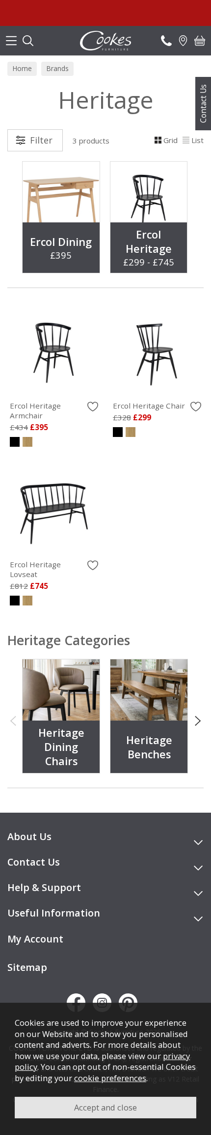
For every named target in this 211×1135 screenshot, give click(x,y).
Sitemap (27, 967)
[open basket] (199, 40)
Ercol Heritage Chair (149, 406)
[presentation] (13, 720)
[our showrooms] (183, 40)
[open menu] (11, 40)
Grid (170, 140)
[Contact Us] (166, 40)
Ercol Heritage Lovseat (35, 569)
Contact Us (203, 103)
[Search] (28, 40)
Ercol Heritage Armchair (35, 410)
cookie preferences (110, 1078)
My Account (35, 938)
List (197, 140)
